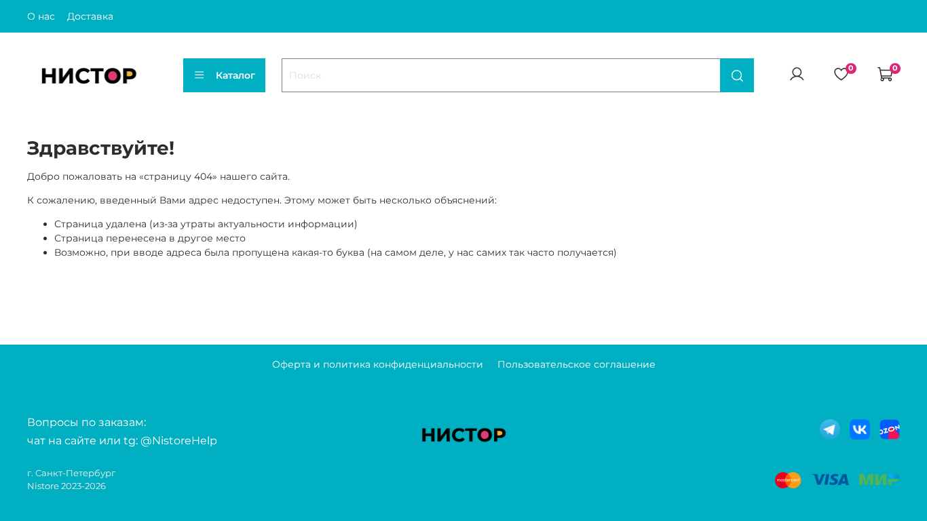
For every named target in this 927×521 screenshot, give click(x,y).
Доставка (90, 16)
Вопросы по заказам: (86, 422)
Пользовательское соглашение (576, 364)
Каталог (235, 75)
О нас (41, 16)
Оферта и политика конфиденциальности (377, 364)
